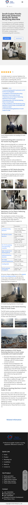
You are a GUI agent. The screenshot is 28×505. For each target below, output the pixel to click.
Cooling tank (5, 264)
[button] (22, 2)
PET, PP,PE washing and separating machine (7, 246)
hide (10, 88)
